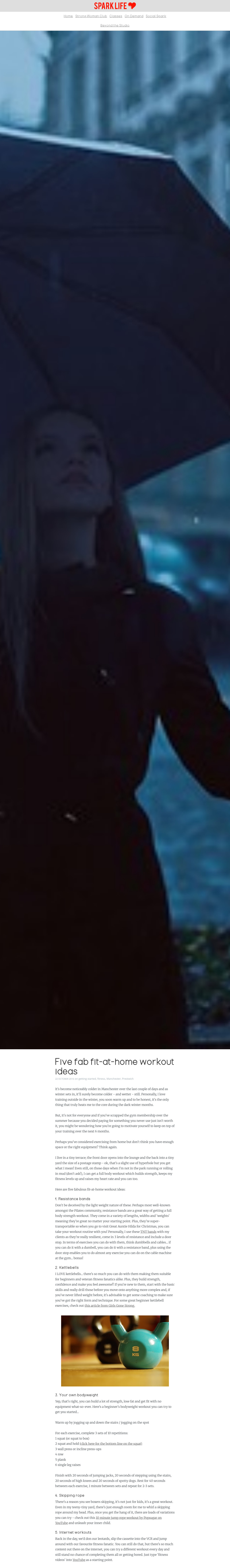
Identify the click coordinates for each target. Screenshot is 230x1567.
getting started (87, 1078)
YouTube (79, 1560)
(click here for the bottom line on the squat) (111, 1444)
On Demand (134, 16)
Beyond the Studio (115, 25)
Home (68, 16)
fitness (101, 1078)
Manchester (114, 1078)
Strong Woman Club (91, 16)
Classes (116, 16)
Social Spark (156, 16)
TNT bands (148, 1232)
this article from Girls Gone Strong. (110, 1306)
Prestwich (128, 1078)
